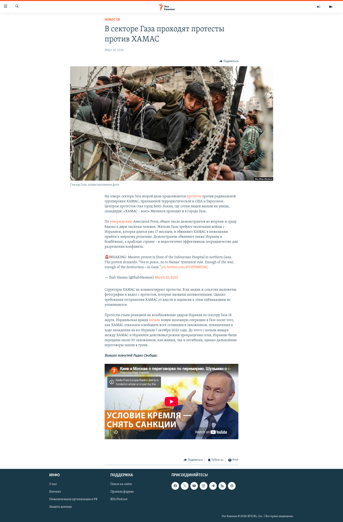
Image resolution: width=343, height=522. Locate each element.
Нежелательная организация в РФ (73, 499)
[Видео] (331, 7)
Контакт (55, 492)
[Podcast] (231, 486)
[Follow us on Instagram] (203, 486)
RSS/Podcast (118, 499)
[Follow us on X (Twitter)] (184, 486)
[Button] (228, 61)
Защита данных (60, 507)
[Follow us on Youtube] (194, 486)
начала (154, 320)
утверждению (121, 222)
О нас (53, 484)
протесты (194, 196)
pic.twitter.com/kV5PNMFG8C (185, 267)
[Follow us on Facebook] (175, 486)
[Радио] (319, 7)
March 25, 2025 (166, 278)
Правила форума (122, 492)
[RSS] (222, 486)
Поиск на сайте (121, 484)
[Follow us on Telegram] (213, 486)
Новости (112, 20)
